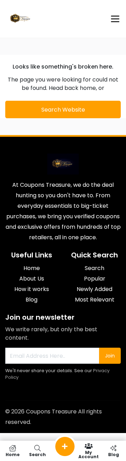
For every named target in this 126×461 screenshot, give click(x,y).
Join (110, 355)
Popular (94, 279)
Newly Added (94, 289)
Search (94, 268)
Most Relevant (94, 300)
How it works (31, 289)
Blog (31, 300)
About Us (31, 279)
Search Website (63, 110)
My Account (88, 454)
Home (31, 268)
